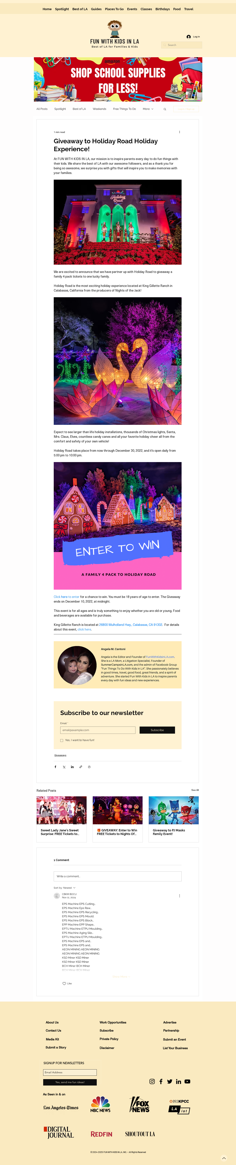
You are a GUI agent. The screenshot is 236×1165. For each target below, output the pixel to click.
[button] (197, 5)
